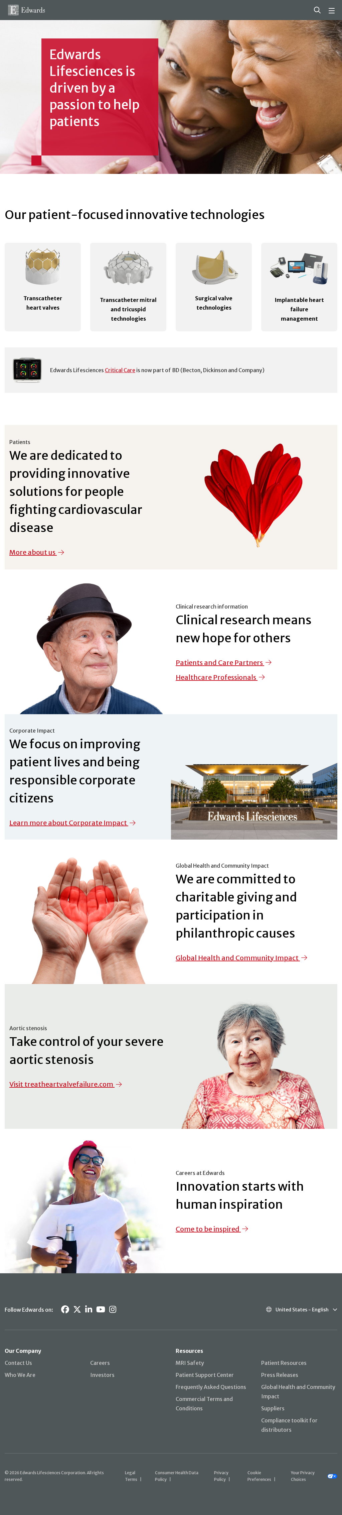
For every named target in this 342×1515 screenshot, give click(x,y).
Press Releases (279, 1375)
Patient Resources (284, 1363)
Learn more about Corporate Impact (68, 823)
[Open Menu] (332, 10)
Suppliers (273, 1408)
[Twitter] (77, 1309)
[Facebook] (65, 1309)
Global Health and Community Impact (237, 958)
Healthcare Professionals (216, 677)
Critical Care (120, 370)
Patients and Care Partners (219, 662)
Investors (102, 1375)
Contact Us (18, 1363)
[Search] (317, 10)
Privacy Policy (221, 1476)
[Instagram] (112, 1309)
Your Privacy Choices (303, 1476)
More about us (32, 552)
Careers (100, 1363)
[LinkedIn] (88, 1309)
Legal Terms (131, 1476)
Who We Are (20, 1375)
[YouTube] (100, 1309)
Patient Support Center (205, 1375)
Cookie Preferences (259, 1476)
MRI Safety (190, 1363)
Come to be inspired (207, 1229)
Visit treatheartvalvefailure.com (61, 1084)
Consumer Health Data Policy (176, 1476)
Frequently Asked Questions (211, 1387)
